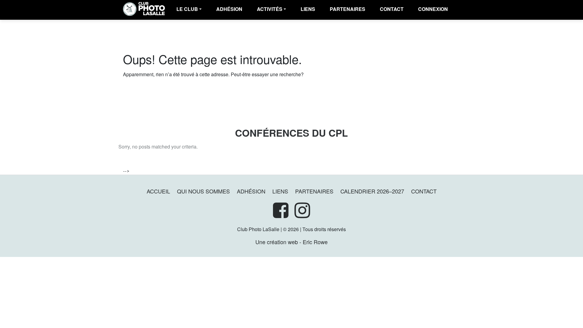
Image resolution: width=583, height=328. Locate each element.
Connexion (433, 8)
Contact (392, 8)
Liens (308, 8)
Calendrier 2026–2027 (372, 191)
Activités (269, 8)
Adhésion (251, 191)
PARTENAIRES (347, 8)
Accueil (158, 191)
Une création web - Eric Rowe (291, 242)
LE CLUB (187, 8)
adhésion (229, 8)
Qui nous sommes (203, 191)
